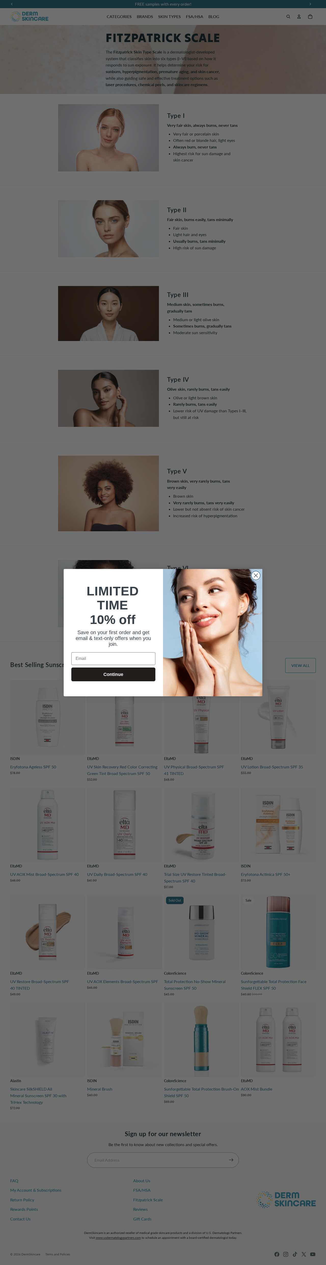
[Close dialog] (255, 575)
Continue (113, 674)
